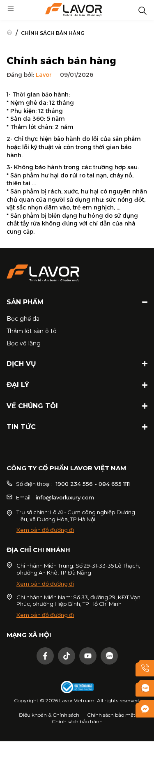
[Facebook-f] (45, 656)
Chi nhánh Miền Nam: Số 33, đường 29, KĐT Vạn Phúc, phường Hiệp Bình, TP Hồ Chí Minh (78, 600)
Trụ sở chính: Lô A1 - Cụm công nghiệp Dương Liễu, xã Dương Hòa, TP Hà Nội (75, 515)
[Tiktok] (66, 656)
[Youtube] (88, 656)
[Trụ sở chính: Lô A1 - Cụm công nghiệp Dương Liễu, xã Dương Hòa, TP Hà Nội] (9, 513)
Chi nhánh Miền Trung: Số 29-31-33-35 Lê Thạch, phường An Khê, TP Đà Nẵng (78, 569)
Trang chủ (9, 32)
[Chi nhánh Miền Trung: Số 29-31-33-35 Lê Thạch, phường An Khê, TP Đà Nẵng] (9, 565)
